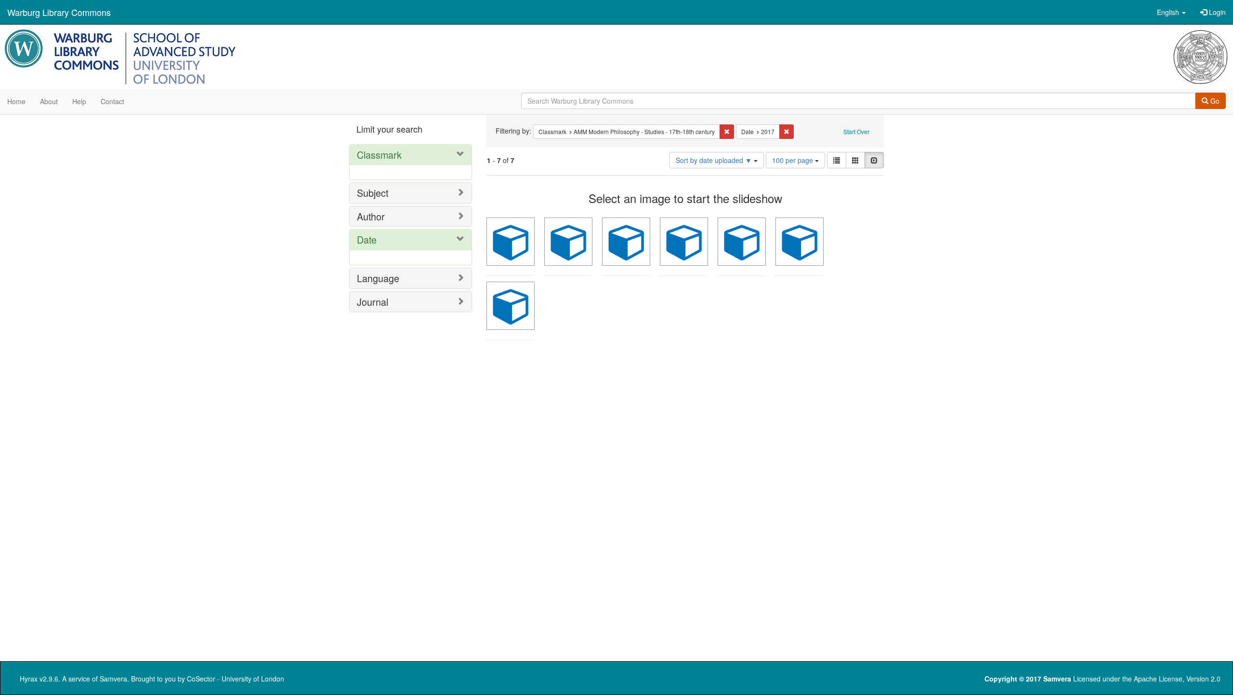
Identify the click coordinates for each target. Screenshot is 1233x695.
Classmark (379, 155)
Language (378, 278)
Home (16, 101)
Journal (372, 302)
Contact (112, 101)
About (49, 101)
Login (1216, 12)
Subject (372, 193)
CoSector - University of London (235, 678)
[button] (1171, 12)
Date (367, 239)
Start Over (856, 131)
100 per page (793, 160)
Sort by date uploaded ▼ (715, 160)
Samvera (113, 678)
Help (79, 101)
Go (1214, 101)
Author (371, 216)
